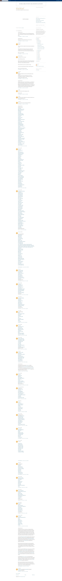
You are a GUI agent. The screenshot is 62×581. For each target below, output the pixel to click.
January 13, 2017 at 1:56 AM (23, 308)
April (38, 56)
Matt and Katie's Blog (38, 21)
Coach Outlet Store (20, 551)
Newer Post (17, 574)
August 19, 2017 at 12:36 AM (23, 371)
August (39, 51)
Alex (18, 71)
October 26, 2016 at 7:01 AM (23, 280)
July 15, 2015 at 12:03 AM (22, 145)
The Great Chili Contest (40, 44)
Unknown (19, 189)
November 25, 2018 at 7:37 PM (23, 474)
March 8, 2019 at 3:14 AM (22, 500)
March (38, 57)
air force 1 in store (24, 556)
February (39, 58)
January (39, 59)
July (38, 52)
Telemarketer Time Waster (40, 46)
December (39, 40)
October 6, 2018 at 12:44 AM (23, 438)
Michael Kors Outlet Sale (24, 536)
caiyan (19, 310)
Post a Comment (18, 573)
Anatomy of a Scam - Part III (40, 47)
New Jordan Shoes (26, 540)
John (18, 269)
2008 (37, 39)
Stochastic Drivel (39, 45)
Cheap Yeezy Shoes (25, 549)
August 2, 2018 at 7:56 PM (22, 411)
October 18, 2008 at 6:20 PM (23, 87)
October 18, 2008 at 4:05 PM (23, 69)
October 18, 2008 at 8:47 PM (23, 99)
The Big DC (19, 55)
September (39, 50)
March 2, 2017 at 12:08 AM (22, 322)
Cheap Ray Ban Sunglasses (30, 538)
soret (18, 568)
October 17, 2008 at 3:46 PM (23, 36)
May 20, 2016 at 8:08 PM (22, 229)
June (38, 53)
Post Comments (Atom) (22, 576)
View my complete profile (40, 66)
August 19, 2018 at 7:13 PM (22, 425)
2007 (37, 61)
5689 (18, 462)
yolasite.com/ (27, 365)
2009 (37, 38)
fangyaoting (19, 231)
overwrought (37, 69)
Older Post (33, 574)
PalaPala (19, 489)
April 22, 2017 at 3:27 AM (22, 335)
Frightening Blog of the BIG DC (40, 20)
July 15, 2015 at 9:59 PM (22, 187)
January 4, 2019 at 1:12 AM (22, 487)
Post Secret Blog (38, 19)
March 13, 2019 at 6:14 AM (22, 513)
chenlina (19, 296)
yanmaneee (19, 515)
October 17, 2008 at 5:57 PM (23, 53)
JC (18, 89)
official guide (25, 366)
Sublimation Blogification (31, 4)
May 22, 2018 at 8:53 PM (22, 398)
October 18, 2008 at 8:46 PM (23, 94)
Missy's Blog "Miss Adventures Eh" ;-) (40, 18)
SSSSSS (19, 400)
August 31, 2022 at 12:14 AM (23, 571)
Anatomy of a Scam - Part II (40, 48)
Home (25, 574)
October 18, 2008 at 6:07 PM (23, 78)
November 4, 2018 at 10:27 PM (23, 460)
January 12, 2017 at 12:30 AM (23, 294)
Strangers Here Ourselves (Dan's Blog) (40, 22)
